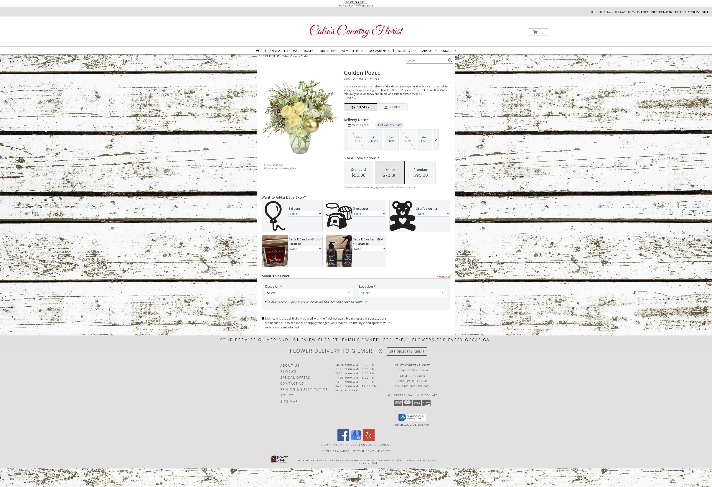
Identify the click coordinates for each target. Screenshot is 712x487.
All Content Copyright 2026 (319, 460)
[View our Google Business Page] (356, 440)
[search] (450, 60)
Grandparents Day (281, 51)
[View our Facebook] (343, 440)
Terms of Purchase (420, 460)
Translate (367, 5)
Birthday (328, 51)
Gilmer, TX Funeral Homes (339, 444)
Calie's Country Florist (355, 31)
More (447, 51)
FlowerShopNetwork (358, 460)
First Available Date (389, 125)
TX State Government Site (371, 451)
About (427, 51)
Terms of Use (367, 462)
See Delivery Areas (407, 351)
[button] (538, 32)
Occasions (378, 51)
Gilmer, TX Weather (336, 451)
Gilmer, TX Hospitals (376, 444)
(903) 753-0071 (698, 12)
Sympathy (350, 51)
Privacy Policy (390, 460)
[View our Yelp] (369, 440)
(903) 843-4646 (661, 12)
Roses (309, 51)
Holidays (404, 51)
